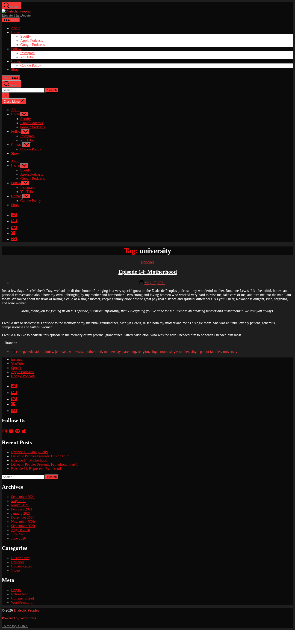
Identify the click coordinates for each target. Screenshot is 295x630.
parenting (129, 352)
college (21, 352)
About (15, 28)
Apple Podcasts (31, 40)
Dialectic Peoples (26, 610)
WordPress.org (21, 602)
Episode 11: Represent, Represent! (36, 469)
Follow (16, 49)
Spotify (25, 36)
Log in (16, 590)
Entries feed (19, 594)
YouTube (27, 57)
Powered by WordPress (19, 618)
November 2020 (23, 522)
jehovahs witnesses (69, 352)
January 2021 (21, 513)
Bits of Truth (20, 558)
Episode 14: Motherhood (147, 272)
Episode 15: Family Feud (29, 452)
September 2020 (23, 526)
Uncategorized (21, 566)
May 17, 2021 (155, 283)
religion (143, 352)
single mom (159, 352)
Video (15, 570)
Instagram (27, 53)
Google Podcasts (32, 45)
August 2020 (20, 530)
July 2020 (18, 534)
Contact (16, 61)
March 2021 (20, 505)
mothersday (112, 352)
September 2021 (23, 497)
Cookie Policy (30, 65)
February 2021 (21, 509)
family (48, 352)
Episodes (147, 262)
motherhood (93, 352)
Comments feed (22, 598)
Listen (15, 32)
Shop (15, 70)
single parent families (206, 352)
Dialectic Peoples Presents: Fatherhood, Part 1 (44, 464)
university (230, 352)
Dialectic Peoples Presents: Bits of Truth (40, 456)
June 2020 (18, 538)
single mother (179, 352)
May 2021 (18, 501)
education (35, 352)
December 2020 (22, 517)
